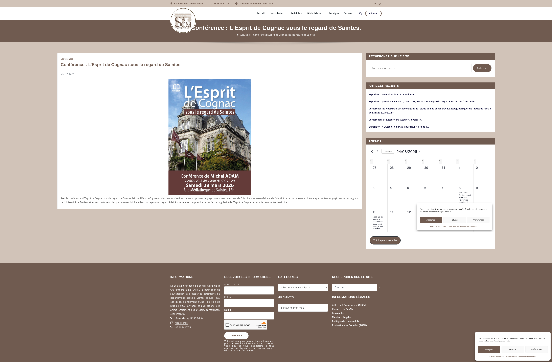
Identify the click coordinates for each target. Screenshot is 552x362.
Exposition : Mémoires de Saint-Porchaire (391, 94)
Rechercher (482, 68)
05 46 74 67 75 (221, 3)
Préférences (536, 349)
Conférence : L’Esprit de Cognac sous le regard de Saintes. (284, 34)
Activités (296, 13)
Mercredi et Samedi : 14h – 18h (256, 3)
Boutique (334, 13)
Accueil (260, 13)
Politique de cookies (496, 356)
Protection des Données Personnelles (521, 356)
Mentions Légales (341, 317)
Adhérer (373, 13)
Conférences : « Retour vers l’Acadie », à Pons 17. (395, 119)
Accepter (489, 349)
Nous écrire (181, 322)
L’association (277, 13)
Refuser (512, 349)
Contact (348, 13)
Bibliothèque (314, 13)
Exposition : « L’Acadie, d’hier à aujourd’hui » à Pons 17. (399, 126)
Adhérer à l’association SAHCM (349, 305)
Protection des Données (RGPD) (349, 325)
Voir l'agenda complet (385, 240)
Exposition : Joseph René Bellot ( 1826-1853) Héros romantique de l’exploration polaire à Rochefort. (422, 101)
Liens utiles (338, 313)
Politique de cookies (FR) (345, 321)
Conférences (67, 58)
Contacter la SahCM (342, 309)
